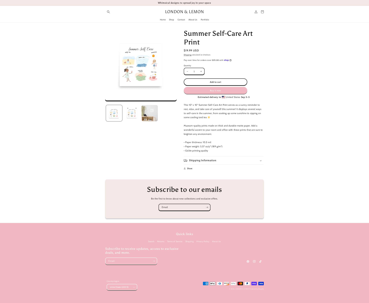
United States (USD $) (119, 287)
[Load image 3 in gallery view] (150, 113)
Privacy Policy (202, 241)
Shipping (187, 55)
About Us (216, 241)
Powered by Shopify (257, 289)
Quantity (187, 65)
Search (151, 241)
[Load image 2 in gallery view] (132, 113)
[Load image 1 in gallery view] (114, 113)
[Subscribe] (207, 207)
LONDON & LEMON (242, 289)
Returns (160, 241)
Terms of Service (174, 241)
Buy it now (215, 90)
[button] (108, 12)
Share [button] (189, 168)
